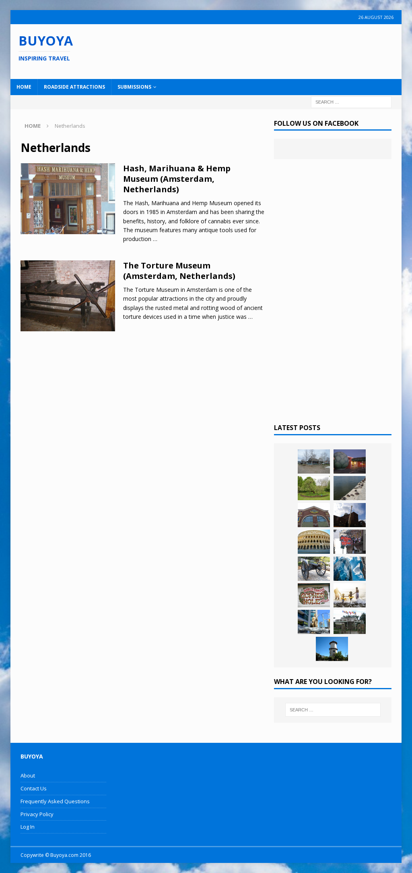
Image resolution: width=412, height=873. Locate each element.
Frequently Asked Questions (55, 801)
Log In (28, 826)
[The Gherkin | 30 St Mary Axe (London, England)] (350, 569)
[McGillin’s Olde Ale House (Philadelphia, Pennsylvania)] (350, 542)
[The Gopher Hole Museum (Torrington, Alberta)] (314, 595)
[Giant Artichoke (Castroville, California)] (350, 461)
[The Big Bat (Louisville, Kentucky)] (350, 515)
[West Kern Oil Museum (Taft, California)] (314, 461)
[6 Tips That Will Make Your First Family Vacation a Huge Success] (350, 595)
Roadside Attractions (74, 86)
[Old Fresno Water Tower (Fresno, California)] (332, 649)
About (28, 775)
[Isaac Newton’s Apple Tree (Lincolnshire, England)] (314, 488)
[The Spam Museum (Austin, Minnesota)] (314, 515)
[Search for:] (351, 101)
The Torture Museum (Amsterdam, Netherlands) (179, 270)
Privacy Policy (37, 814)
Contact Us (34, 788)
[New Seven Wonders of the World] (314, 542)
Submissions (134, 86)
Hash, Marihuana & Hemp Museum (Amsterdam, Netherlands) (177, 179)
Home (23, 86)
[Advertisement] (264, 50)
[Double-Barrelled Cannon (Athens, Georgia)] (314, 569)
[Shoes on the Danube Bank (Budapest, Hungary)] (350, 488)
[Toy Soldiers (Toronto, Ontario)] (314, 622)
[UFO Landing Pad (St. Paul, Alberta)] (350, 622)
